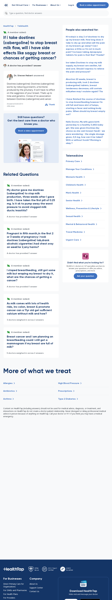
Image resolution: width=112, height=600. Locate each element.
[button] (6, 5)
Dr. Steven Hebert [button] (23, 75)
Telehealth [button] (22, 26)
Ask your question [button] (85, 276)
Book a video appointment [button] (92, 5)
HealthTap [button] (8, 26)
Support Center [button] (36, 587)
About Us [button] (34, 584)
